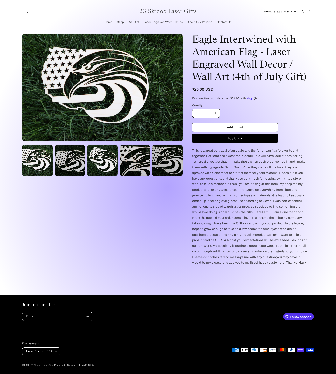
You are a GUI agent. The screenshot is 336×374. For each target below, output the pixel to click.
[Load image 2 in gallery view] (70, 160)
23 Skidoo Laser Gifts (42, 365)
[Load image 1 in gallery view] (37, 160)
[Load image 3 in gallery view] (102, 160)
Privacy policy (86, 365)
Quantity (197, 105)
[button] (26, 11)
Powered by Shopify (64, 365)
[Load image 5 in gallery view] (167, 160)
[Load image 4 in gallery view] (135, 160)
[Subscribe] (87, 316)
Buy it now (235, 138)
